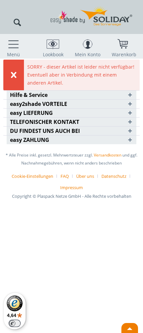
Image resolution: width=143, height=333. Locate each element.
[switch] (15, 323)
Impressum (71, 187)
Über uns (85, 176)
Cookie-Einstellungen (32, 176)
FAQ (65, 176)
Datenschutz (113, 176)
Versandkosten (107, 155)
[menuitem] (13, 45)
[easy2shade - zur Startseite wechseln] (71, 9)
